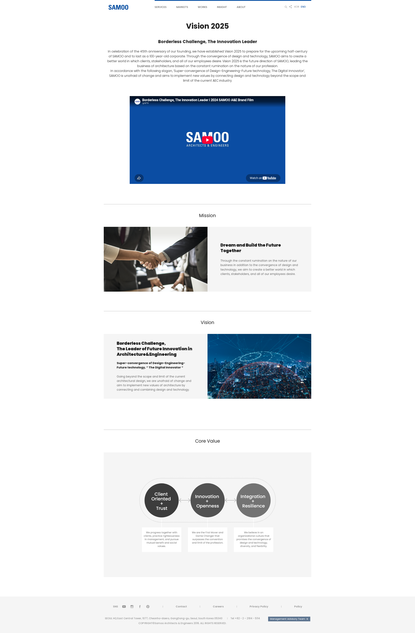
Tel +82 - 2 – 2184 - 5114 (245, 618)
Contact (181, 606)
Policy (298, 606)
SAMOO (118, 7)
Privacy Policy (259, 606)
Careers (218, 606)
